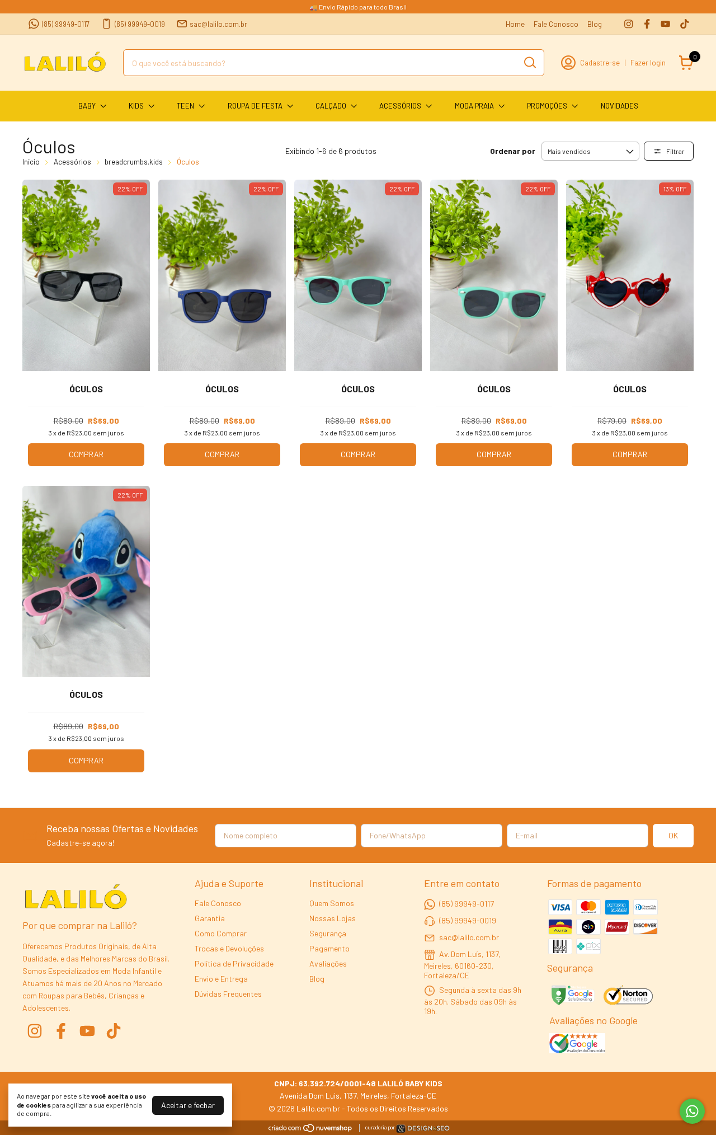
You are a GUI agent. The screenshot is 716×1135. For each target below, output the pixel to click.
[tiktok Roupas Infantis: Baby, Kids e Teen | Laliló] (684, 24)
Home (515, 24)
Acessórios (72, 161)
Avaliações (328, 963)
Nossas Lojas (332, 918)
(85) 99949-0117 (66, 24)
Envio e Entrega (221, 978)
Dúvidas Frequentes (228, 993)
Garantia (210, 918)
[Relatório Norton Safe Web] (629, 996)
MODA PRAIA (474, 105)
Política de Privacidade (234, 963)
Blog (594, 24)
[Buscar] (529, 62)
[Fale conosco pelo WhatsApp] (692, 1111)
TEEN (185, 105)
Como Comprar (221, 933)
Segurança (327, 933)
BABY (87, 105)
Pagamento (329, 948)
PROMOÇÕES (547, 105)
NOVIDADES (619, 105)
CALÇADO (330, 105)
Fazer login (648, 62)
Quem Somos (331, 903)
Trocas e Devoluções (229, 948)
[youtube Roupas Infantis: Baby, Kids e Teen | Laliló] (665, 24)
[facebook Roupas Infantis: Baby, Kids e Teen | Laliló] (647, 24)
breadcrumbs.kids (134, 161)
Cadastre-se (600, 62)
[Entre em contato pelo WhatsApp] (423, 1130)
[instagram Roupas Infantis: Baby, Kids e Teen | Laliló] (628, 24)
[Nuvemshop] (311, 1129)
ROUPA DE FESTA (255, 105)
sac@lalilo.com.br (218, 24)
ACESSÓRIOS (400, 105)
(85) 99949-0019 (140, 24)
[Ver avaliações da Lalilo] (577, 1044)
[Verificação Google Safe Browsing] (572, 996)
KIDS (136, 105)
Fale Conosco (556, 24)
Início (31, 161)
